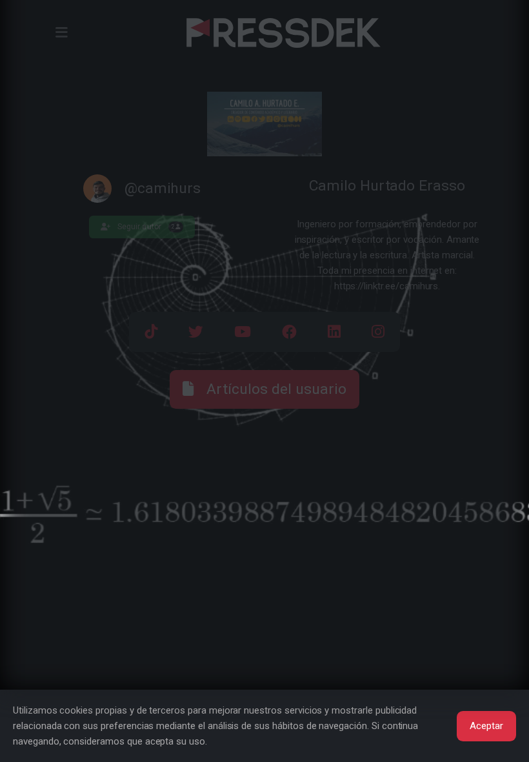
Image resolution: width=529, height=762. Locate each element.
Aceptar (486, 726)
